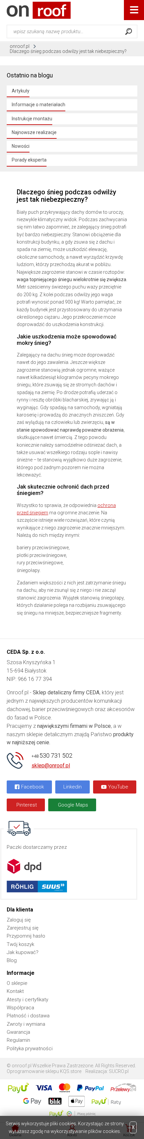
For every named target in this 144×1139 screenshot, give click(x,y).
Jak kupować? (23, 952)
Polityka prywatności (30, 1049)
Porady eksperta (29, 160)
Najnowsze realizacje (34, 132)
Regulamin (18, 1040)
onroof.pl (19, 46)
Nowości (20, 146)
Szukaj (128, 31)
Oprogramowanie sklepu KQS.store (44, 1071)
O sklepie (17, 983)
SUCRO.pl (119, 1071)
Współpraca (20, 1008)
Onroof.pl (39, 10)
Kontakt (15, 991)
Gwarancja (18, 1032)
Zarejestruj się (23, 928)
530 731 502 (51, 755)
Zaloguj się (19, 920)
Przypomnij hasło (26, 936)
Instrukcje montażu (32, 118)
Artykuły (20, 90)
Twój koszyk (20, 944)
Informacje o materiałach (38, 104)
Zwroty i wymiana (26, 1024)
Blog (12, 960)
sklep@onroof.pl (50, 765)
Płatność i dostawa (28, 1016)
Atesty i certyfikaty (27, 1000)
